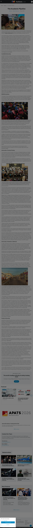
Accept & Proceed (8, 522)
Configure (7, 524)
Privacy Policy (5, 520)
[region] (8, 522)
